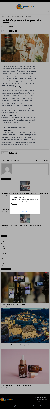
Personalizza (25, 206)
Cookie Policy (14, 203)
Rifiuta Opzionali (25, 209)
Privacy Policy (21, 203)
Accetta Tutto (25, 211)
